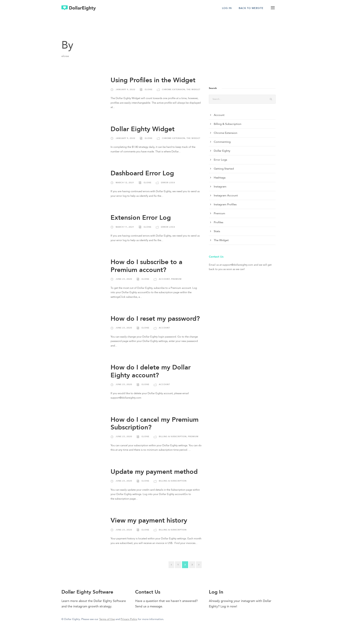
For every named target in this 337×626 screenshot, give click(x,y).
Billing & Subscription (173, 436)
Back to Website (251, 8)
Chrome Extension (173, 89)
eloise (149, 89)
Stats (217, 231)
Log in (227, 8)
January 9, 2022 (125, 89)
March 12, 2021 (125, 182)
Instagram (220, 187)
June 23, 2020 (124, 279)
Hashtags (220, 178)
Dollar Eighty (222, 151)
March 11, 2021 (125, 227)
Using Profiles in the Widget (153, 80)
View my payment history (149, 520)
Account (164, 279)
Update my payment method (154, 471)
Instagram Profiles (225, 204)
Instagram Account (226, 195)
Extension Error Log (141, 217)
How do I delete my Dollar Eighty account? (151, 371)
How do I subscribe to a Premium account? (146, 266)
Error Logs (168, 182)
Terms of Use (107, 619)
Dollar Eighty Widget (142, 129)
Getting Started (224, 169)
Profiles (218, 222)
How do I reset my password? (155, 318)
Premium (176, 279)
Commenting (222, 142)
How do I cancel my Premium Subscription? (155, 423)
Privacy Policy (129, 619)
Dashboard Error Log (142, 173)
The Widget (193, 89)
